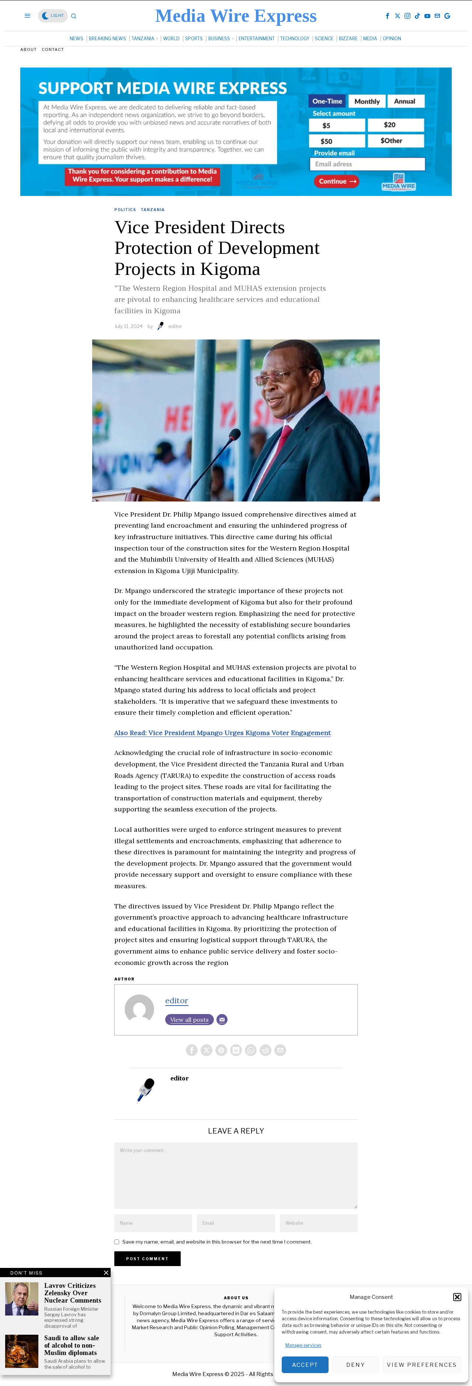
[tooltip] (387, 15)
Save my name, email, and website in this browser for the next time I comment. (217, 1242)
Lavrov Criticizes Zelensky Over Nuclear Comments (72, 1293)
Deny (355, 1365)
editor (175, 326)
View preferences (422, 1365)
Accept (305, 1365)
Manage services (303, 1345)
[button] (457, 1297)
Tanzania (152, 209)
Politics (125, 209)
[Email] (222, 1019)
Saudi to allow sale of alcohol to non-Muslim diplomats (71, 1345)
